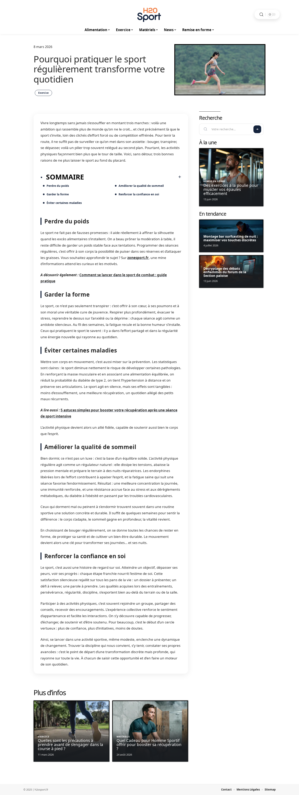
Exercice (43, 93)
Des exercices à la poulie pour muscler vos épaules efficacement (230, 189)
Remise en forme (214, 181)
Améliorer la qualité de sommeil (141, 186)
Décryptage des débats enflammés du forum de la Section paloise (224, 272)
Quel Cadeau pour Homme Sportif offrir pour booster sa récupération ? (149, 744)
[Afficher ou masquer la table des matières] (132, 176)
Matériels (123, 736)
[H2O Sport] (149, 14)
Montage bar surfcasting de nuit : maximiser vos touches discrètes (230, 238)
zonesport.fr (138, 257)
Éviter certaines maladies (64, 203)
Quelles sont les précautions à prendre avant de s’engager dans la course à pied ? (70, 744)
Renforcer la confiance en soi (139, 194)
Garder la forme (58, 194)
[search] (261, 14)
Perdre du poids (58, 186)
